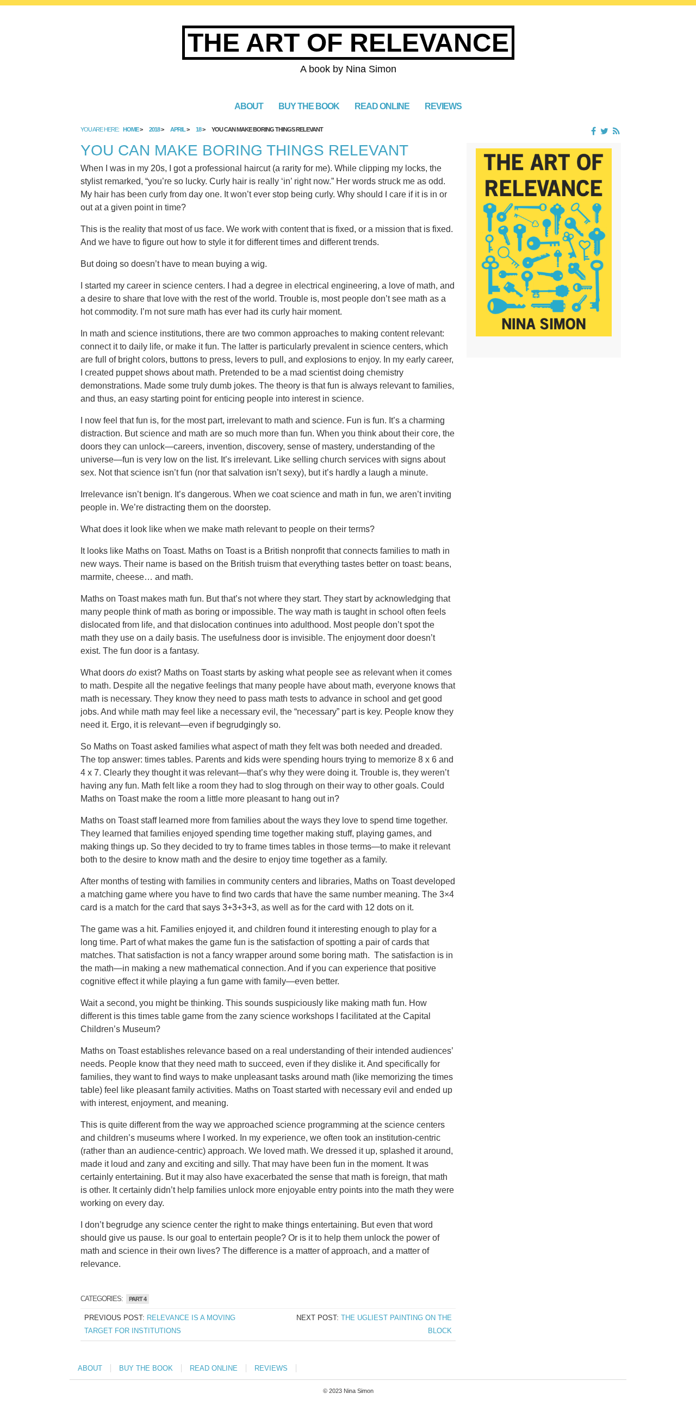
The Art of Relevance (348, 42)
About (248, 106)
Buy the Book (308, 106)
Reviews (443, 106)
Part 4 (137, 1299)
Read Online (382, 106)
